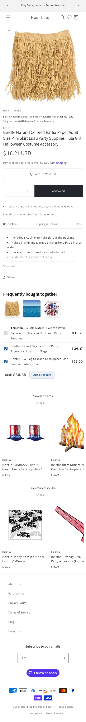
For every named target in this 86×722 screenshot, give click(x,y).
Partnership (16, 593)
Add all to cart (42, 375)
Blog (11, 622)
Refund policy (65, 706)
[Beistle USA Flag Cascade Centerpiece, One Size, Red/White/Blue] (52, 309)
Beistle (17, 110)
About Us (14, 584)
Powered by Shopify (44, 706)
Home (6, 110)
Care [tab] (80, 224)
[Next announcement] (78, 5)
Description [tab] (10, 224)
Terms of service (54, 713)
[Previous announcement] (7, 5)
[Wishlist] (69, 17)
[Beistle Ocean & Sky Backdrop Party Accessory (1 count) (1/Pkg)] (32, 309)
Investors (14, 631)
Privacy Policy (17, 603)
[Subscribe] (63, 658)
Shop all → (43, 402)
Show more (9, 266)
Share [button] (11, 277)
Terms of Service (19, 612)
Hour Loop (27, 706)
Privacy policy (34, 713)
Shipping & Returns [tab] (46, 224)
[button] (8, 17)
